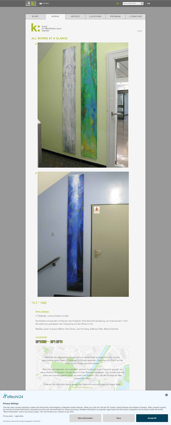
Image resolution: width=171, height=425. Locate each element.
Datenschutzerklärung (82, 388)
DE (117, 3)
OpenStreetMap (43, 342)
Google (59, 342)
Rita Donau (42, 312)
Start (35, 16)
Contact (46, 3)
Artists (75, 16)
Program (115, 16)
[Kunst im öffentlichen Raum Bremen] (31, 4)
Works (55, 16)
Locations (95, 16)
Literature (135, 16)
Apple (52, 342)
